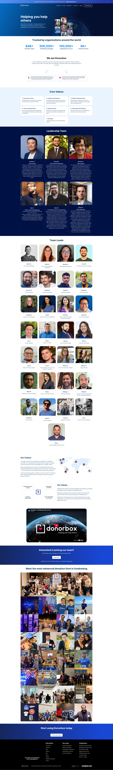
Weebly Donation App (84, 751)
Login (80, 5)
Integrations (83, 743)
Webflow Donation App (84, 753)
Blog (47, 749)
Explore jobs (56, 557)
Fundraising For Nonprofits (68, 749)
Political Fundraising (66, 745)
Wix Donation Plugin (83, 749)
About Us (48, 747)
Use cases (65, 743)
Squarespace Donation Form (85, 747)
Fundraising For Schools (67, 751)
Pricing (63, 5)
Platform (58, 5)
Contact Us (48, 745)
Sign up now (88, 5)
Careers (47, 751)
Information (49, 743)
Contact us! (69, 561)
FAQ (46, 753)
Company (75, 5)
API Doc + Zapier (83, 757)
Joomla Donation (83, 755)
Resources (69, 5)
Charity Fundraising (66, 753)
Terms (47, 755)
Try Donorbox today (56, 735)
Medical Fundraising (66, 747)
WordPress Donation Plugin (85, 745)
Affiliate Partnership (50, 758)
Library (47, 760)
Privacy (47, 757)
